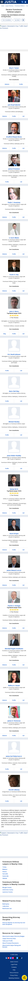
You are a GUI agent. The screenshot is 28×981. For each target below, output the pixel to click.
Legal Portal (14, 964)
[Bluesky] (17, 958)
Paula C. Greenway (14, 202)
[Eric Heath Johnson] (14, 346)
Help (14, 970)
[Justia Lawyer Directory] (21, 958)
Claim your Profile (7, 941)
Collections (5, 906)
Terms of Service (14, 972)
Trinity (4, 867)
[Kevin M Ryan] (14, 525)
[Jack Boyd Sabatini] (14, 96)
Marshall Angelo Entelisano (14, 649)
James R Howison (14, 169)
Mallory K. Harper (14, 685)
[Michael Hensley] (14, 413)
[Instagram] (13, 958)
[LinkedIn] (6, 958)
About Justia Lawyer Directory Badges (13, 936)
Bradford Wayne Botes (14, 137)
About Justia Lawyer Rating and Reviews (11, 946)
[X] (19, 958)
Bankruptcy (5, 904)
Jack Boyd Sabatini (14, 105)
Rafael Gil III (14, 489)
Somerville (5, 876)
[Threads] (15, 958)
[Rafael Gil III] (14, 480)
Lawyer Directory (9, 5)
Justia (2, 5)
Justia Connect (14, 961)
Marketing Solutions (14, 978)
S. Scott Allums (14, 238)
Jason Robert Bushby (14, 455)
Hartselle (5, 874)
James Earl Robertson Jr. (14, 756)
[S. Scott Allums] (14, 229)
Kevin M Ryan (14, 533)
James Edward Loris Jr (14, 570)
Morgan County (6, 887)
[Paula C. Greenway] (14, 194)
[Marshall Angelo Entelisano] (14, 640)
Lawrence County (7, 892)
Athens (4, 871)
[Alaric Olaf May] (14, 382)
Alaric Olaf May (14, 391)
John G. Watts (14, 311)
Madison (4, 869)
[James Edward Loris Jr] (14, 561)
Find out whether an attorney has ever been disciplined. (13, 923)
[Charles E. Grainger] (14, 597)
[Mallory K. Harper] (14, 677)
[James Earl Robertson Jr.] (14, 747)
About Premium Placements (10, 943)
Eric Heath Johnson (14, 354)
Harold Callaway (14, 790)
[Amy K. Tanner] (14, 59)
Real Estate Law (7, 908)
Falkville (4, 878)
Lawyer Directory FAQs (9, 938)
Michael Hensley (14, 422)
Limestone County (7, 890)
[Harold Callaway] (14, 781)
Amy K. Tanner (14, 68)
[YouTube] (8, 958)
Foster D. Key (14, 274)
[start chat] (24, 977)
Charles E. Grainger (14, 606)
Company (14, 967)
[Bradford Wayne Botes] (14, 128)
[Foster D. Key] (14, 266)
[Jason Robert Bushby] (14, 447)
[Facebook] (11, 958)
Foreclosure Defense (20, 5)
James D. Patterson (14, 721)
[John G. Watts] (14, 303)
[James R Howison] (14, 160)
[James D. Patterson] (14, 712)
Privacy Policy (14, 975)
